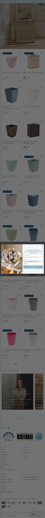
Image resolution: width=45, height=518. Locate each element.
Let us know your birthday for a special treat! (31, 261)
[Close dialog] (42, 246)
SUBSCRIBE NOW (33, 267)
